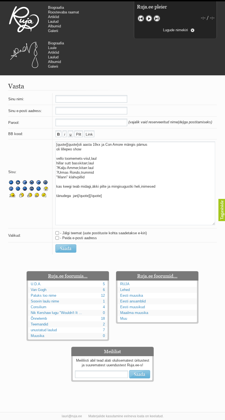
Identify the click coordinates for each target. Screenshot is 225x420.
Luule (52, 48)
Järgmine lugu (156, 18)
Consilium (38, 307)
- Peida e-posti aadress (78, 238)
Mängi (148, 18)
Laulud (53, 21)
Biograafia (56, 7)
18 (103, 318)
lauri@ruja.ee (72, 416)
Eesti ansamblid (133, 301)
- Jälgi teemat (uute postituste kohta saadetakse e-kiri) (103, 233)
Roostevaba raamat (63, 12)
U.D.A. (36, 284)
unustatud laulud (44, 330)
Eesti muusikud (132, 307)
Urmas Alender (24, 55)
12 (103, 295)
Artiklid (53, 17)
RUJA (24, 19)
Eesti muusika (131, 295)
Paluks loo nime (43, 295)
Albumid (54, 26)
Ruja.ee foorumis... (68, 276)
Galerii (53, 31)
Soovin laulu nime (45, 301)
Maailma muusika (134, 313)
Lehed (125, 290)
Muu (123, 318)
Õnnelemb (39, 318)
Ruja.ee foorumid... (157, 276)
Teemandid (39, 324)
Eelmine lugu (140, 18)
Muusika (37, 336)
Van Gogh (38, 290)
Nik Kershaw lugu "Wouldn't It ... (56, 313)
